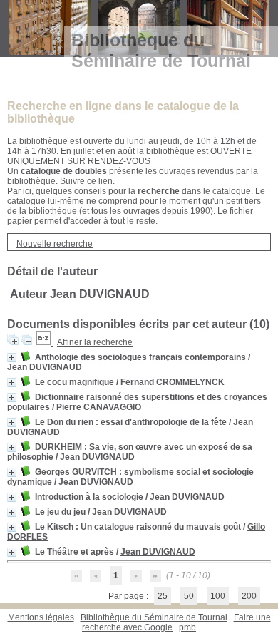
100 (217, 596)
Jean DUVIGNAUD (44, 367)
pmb (187, 627)
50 (189, 596)
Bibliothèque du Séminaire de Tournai (154, 617)
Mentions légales (41, 617)
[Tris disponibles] (44, 342)
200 (249, 596)
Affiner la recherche (95, 342)
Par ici (19, 191)
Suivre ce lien (86, 181)
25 (163, 596)
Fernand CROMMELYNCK (172, 382)
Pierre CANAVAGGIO (98, 407)
